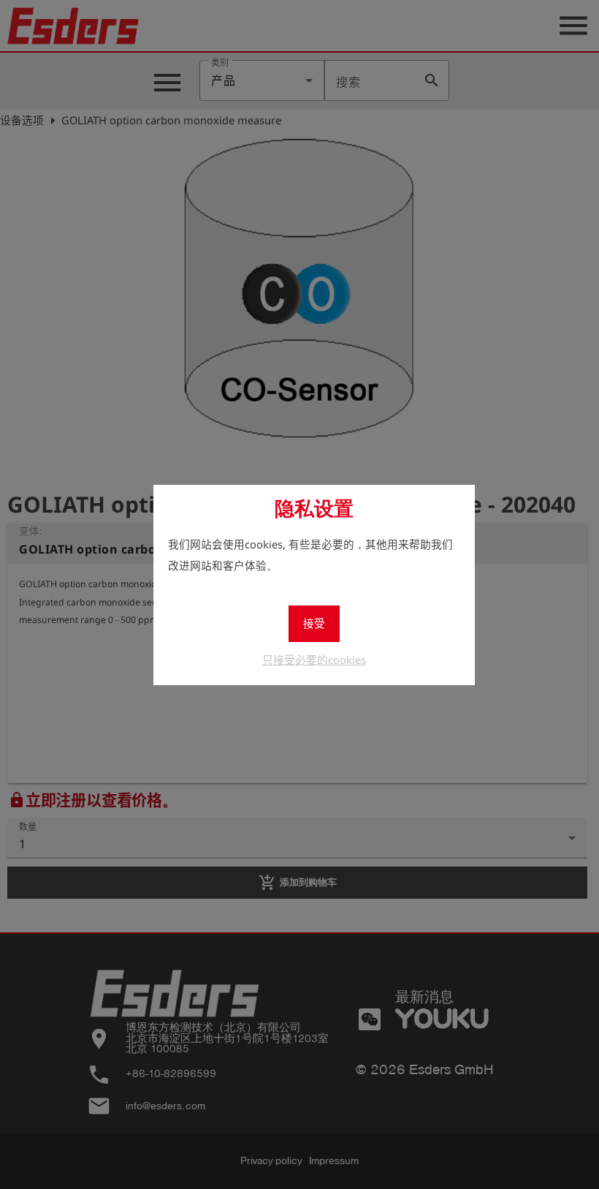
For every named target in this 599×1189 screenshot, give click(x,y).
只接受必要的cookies (314, 659)
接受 (314, 623)
